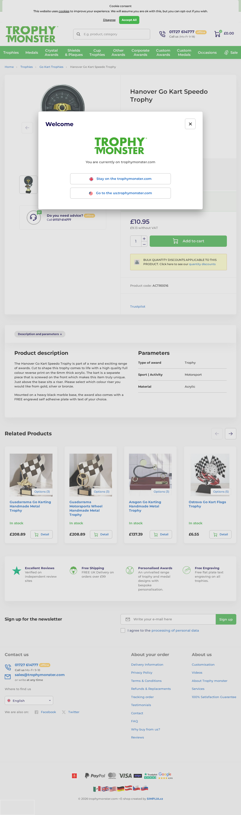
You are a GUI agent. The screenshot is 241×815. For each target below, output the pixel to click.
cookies (64, 11)
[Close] (190, 124)
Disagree (109, 20)
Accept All (129, 20)
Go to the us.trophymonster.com (123, 193)
